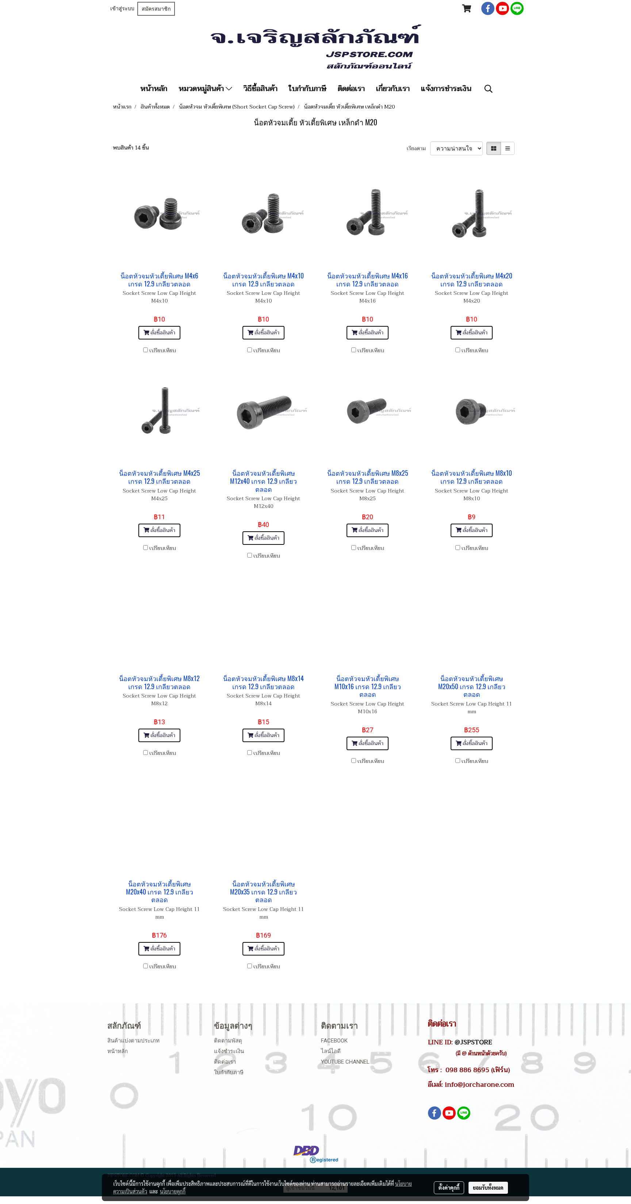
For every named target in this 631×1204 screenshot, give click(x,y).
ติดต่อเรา (351, 89)
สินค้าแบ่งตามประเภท (133, 1040)
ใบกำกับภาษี (307, 89)
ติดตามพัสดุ (228, 1040)
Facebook (334, 1040)
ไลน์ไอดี (331, 1051)
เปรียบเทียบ (162, 350)
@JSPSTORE (473, 1042)
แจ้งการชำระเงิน (446, 89)
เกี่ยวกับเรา (393, 89)
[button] (489, 89)
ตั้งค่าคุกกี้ (449, 1187)
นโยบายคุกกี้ (173, 1191)
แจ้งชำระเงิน (229, 1051)
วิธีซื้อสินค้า (261, 89)
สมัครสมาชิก (156, 9)
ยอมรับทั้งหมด (488, 1187)
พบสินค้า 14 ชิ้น (131, 148)
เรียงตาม (418, 148)
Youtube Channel (345, 1062)
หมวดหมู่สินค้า (202, 89)
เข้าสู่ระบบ (122, 8)
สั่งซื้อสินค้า (162, 332)
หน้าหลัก (153, 89)
